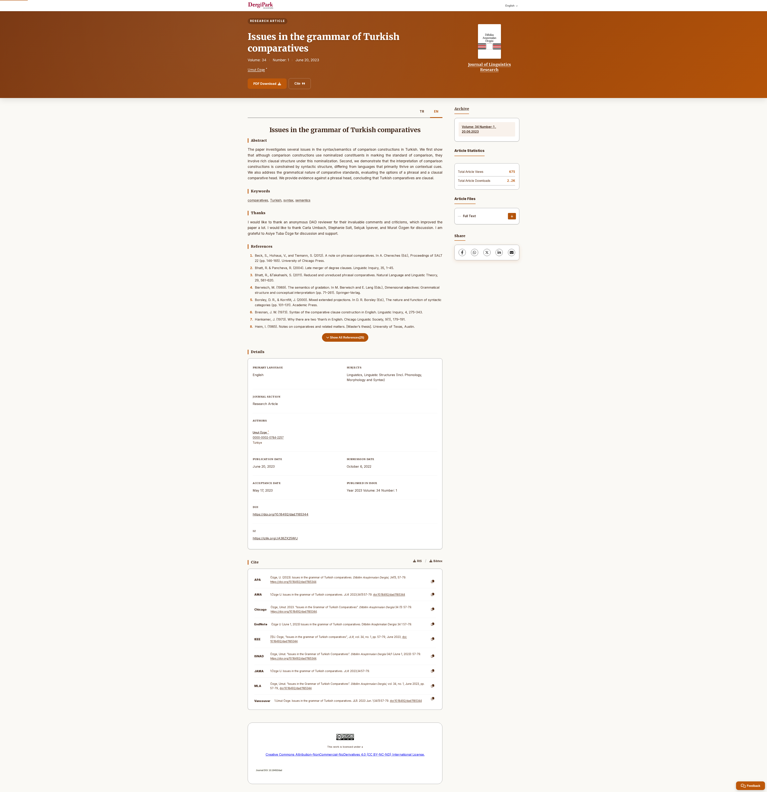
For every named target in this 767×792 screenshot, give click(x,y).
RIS (419, 561)
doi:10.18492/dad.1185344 (389, 594)
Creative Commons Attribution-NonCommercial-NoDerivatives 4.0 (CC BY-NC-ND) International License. (345, 754)
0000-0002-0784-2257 (268, 437)
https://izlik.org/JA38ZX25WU (275, 538)
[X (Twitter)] (487, 252)
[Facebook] (462, 252)
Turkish (275, 200)
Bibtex (437, 561)
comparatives (258, 200)
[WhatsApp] (474, 252)
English (510, 5)
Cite (297, 83)
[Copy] (432, 582)
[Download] (512, 216)
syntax (288, 200)
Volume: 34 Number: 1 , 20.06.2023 (479, 129)
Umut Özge (256, 70)
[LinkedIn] (499, 252)
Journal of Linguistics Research (489, 67)
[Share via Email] (511, 252)
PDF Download (264, 84)
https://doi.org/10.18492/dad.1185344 (280, 514)
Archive (461, 109)
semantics (302, 200)
